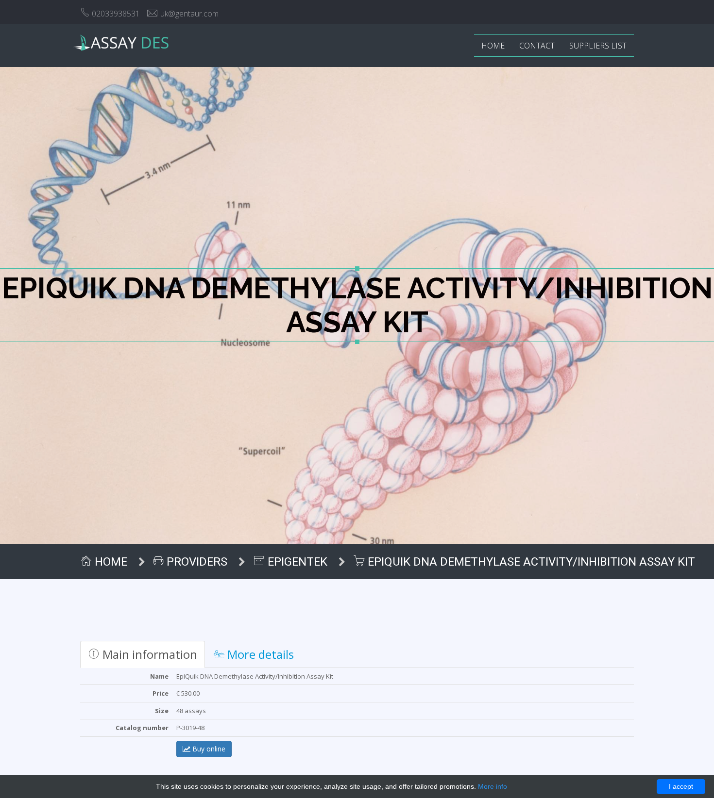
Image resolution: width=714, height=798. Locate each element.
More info (492, 786)
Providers (195, 562)
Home (493, 45)
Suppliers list (598, 45)
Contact (537, 45)
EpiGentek (296, 562)
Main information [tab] (148, 654)
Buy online (207, 748)
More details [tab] (259, 654)
